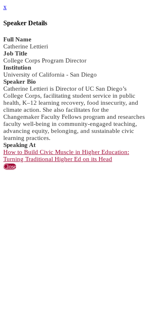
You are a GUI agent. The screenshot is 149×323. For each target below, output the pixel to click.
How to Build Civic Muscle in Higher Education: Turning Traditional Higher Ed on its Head (66, 155)
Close (9, 167)
